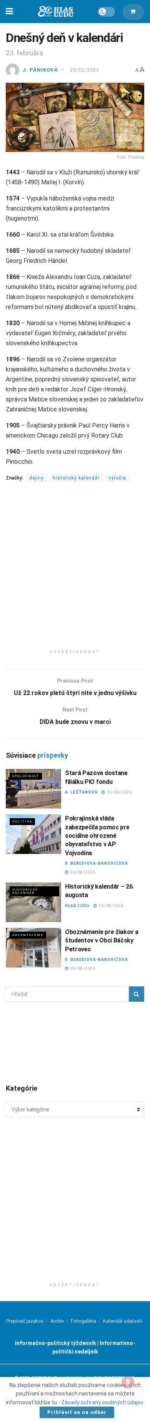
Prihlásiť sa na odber (77, 1412)
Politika (22, 821)
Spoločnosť (25, 776)
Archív (57, 1321)
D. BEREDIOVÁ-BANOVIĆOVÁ (96, 863)
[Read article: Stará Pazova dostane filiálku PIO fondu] (33, 789)
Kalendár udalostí (122, 1321)
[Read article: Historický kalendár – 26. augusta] (33, 902)
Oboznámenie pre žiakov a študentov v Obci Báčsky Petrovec (101, 940)
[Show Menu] (9, 11)
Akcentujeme (27, 935)
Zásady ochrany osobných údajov (102, 1402)
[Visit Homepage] (55, 11)
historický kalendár (76, 478)
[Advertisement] (75, 571)
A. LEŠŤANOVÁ (81, 792)
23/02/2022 (84, 70)
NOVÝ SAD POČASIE (75, 1042)
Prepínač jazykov (24, 1321)
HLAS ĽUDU (77, 906)
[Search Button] (136, 994)
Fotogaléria (83, 1321)
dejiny (36, 478)
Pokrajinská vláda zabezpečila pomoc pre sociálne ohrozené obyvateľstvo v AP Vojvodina (97, 836)
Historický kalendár (25, 891)
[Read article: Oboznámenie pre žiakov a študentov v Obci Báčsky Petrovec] (33, 947)
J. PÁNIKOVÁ (40, 70)
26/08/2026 (118, 792)
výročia (117, 478)
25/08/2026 (82, 968)
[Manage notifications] (128, 1382)
